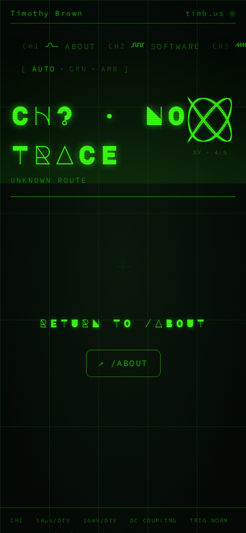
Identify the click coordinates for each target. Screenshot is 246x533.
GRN (78, 68)
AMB (110, 68)
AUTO (44, 68)
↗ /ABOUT (123, 363)
